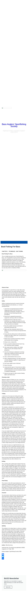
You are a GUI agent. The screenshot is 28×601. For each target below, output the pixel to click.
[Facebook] (10, 120)
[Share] (14, 558)
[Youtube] (17, 120)
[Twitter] (14, 120)
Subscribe (8, 587)
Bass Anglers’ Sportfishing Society (14, 125)
